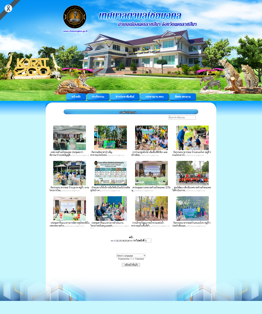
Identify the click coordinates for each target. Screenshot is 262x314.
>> (131, 240)
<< (112, 240)
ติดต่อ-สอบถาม (183, 96)
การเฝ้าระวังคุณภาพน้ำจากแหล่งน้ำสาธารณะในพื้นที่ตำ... (147, 224)
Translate (139, 258)
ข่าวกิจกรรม (98, 96)
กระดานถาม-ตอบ (155, 96)
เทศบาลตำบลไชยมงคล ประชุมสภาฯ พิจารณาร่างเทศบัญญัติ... (66, 153)
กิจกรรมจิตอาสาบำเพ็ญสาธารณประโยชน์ (101, 153)
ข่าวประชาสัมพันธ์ (125, 96)
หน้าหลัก (76, 96)
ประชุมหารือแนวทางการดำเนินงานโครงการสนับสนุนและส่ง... (106, 224)
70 (134, 240)
